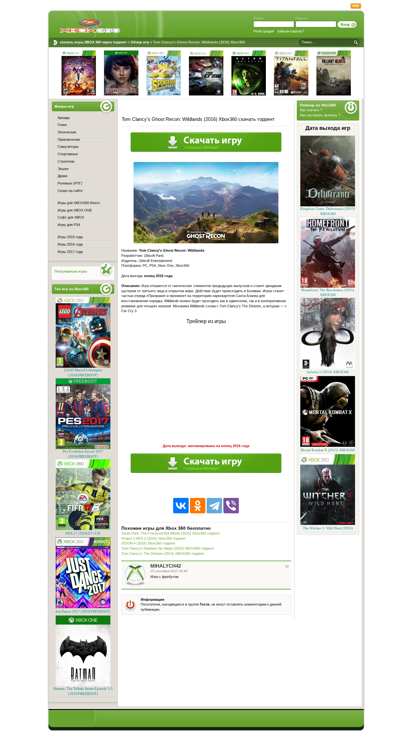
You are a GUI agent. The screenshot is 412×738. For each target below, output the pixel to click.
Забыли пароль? (290, 31)
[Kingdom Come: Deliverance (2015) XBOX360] (327, 205)
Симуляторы (68, 146)
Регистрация (263, 31)
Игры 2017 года (70, 252)
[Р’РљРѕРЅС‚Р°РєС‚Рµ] (181, 505)
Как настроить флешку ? (320, 115)
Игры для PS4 (69, 225)
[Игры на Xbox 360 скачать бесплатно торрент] (90, 25)
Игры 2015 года (70, 237)
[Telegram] (214, 505)
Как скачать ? (311, 110)
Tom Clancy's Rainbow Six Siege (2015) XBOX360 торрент (167, 548)
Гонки (62, 125)
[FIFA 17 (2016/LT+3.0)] (83, 529)
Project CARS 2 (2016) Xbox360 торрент (153, 538)
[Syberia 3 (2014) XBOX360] (327, 367)
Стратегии (66, 161)
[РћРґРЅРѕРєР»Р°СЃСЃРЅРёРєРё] (197, 505)
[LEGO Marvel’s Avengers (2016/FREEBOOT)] (83, 366)
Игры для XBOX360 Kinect (79, 203)
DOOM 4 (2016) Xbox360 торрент (148, 543)
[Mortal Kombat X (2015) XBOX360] (327, 445)
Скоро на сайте (70, 191)
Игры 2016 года (70, 244)
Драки (62, 176)
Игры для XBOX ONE (75, 210)
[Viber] (231, 505)
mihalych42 (165, 566)
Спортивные (68, 154)
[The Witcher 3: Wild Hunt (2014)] (327, 524)
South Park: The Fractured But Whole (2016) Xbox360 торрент (170, 533)
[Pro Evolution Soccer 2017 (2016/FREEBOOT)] (83, 448)
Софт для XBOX (71, 217)
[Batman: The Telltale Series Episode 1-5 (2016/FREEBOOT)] (83, 685)
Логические (67, 132)
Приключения (69, 139)
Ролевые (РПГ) (70, 183)
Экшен (63, 169)
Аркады (64, 118)
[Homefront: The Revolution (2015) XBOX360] (327, 286)
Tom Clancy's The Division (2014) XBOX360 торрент (162, 553)
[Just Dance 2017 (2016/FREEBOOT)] (83, 607)
